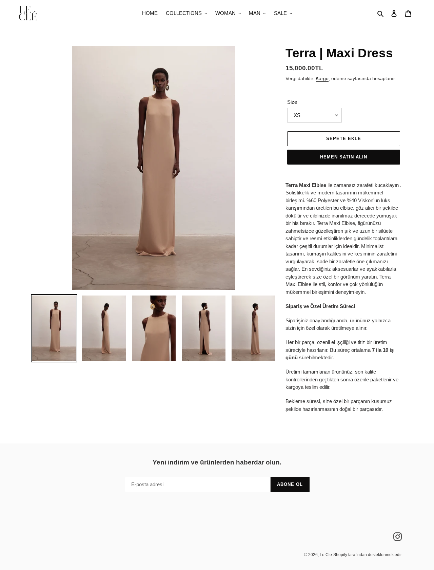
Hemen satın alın (344, 156)
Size (292, 102)
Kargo (322, 78)
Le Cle (326, 554)
